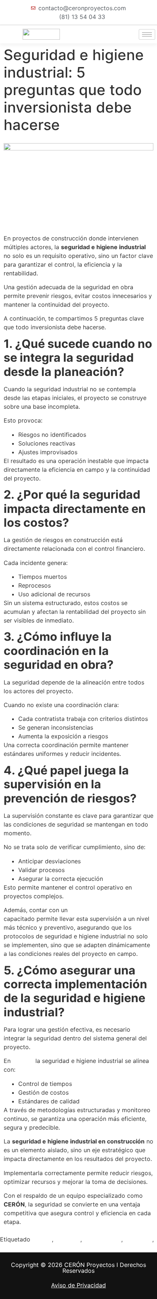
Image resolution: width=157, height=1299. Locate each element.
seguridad (13, 1248)
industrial (67, 1239)
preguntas (138, 1239)
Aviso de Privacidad (78, 1285)
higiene (42, 1239)
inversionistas (102, 1239)
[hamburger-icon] (147, 34)
